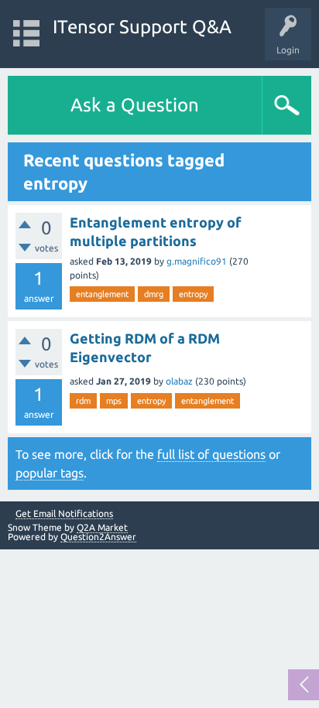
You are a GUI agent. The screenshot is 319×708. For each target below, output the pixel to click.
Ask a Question (134, 104)
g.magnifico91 (196, 261)
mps (114, 400)
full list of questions (211, 454)
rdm (83, 400)
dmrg (153, 294)
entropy (193, 294)
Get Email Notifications (64, 513)
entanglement (102, 294)
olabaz (179, 381)
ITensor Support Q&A (142, 26)
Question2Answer (98, 537)
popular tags (49, 473)
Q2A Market (102, 527)
